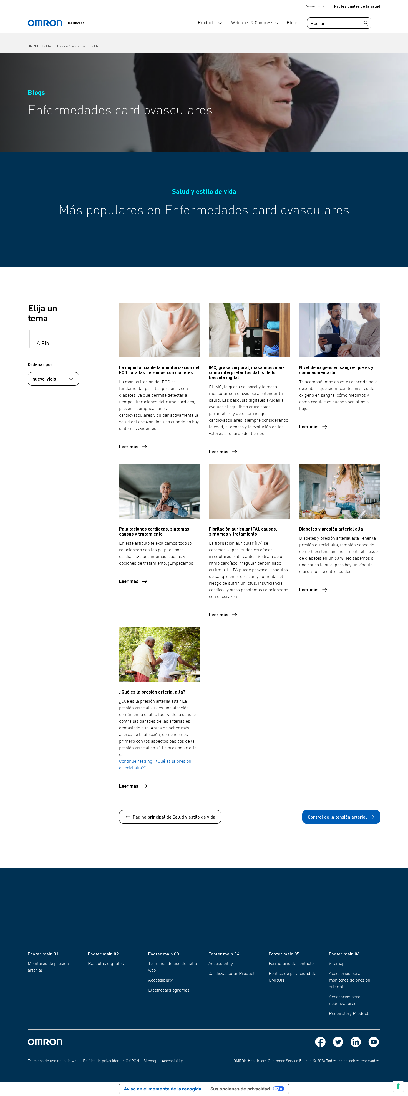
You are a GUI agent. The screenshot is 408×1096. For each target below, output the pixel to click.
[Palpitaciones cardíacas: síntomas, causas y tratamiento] (159, 491)
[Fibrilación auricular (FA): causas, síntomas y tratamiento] (249, 491)
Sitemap (337, 964)
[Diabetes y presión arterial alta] (339, 491)
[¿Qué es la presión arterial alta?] (159, 654)
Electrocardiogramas (169, 990)
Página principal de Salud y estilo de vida (174, 817)
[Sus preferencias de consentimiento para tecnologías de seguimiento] (398, 1086)
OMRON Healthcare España (48, 46)
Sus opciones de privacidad (240, 1089)
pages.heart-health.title (87, 46)
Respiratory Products (350, 1014)
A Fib (43, 344)
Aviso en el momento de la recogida (162, 1089)
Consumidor (314, 6)
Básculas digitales (106, 964)
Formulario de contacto (291, 964)
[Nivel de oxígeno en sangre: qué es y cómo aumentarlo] (339, 330)
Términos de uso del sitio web (53, 1061)
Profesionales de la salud (357, 6)
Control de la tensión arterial (337, 817)
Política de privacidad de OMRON (111, 1061)
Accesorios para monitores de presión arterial (349, 980)
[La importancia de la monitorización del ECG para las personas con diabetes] (159, 330)
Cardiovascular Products (232, 974)
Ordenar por (40, 364)
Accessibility (160, 980)
